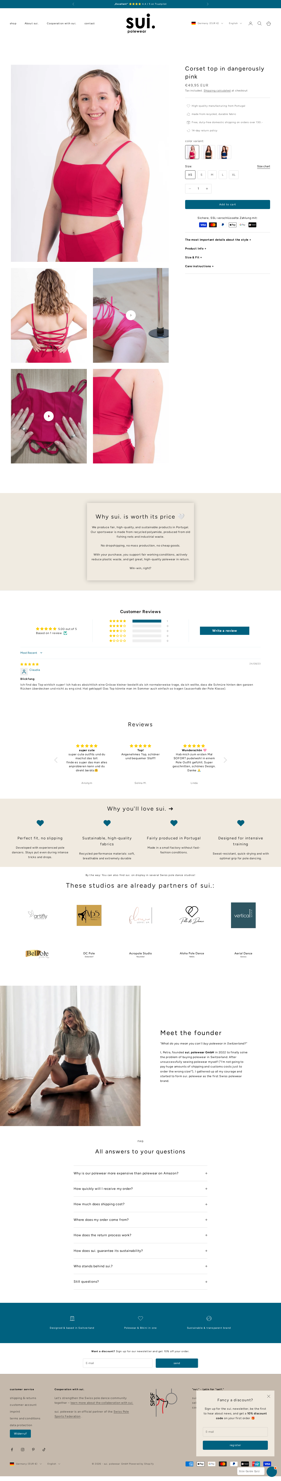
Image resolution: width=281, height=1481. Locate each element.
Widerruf (20, 1433)
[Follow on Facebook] (12, 1449)
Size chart (263, 166)
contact (90, 23)
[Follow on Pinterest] (33, 1449)
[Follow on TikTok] (44, 1449)
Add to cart (227, 204)
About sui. (32, 23)
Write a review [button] (224, 631)
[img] (29, 664)
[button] (118, 621)
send (177, 1363)
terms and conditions (25, 1418)
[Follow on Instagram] (23, 1449)
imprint (15, 1411)
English (233, 23)
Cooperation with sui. (61, 23)
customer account (23, 1405)
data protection (21, 1425)
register (235, 1445)
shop (13, 23)
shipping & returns (23, 1398)
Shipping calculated (217, 90)
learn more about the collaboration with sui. (102, 1403)
